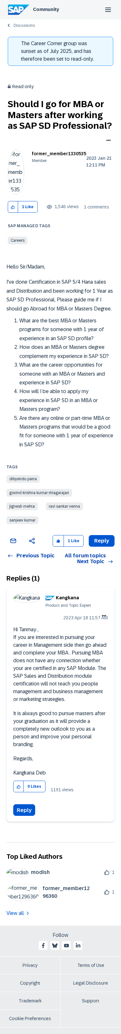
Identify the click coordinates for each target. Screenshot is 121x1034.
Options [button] (107, 141)
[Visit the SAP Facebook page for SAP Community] (43, 945)
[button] (13, 207)
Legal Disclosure (90, 983)
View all (15, 913)
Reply (24, 810)
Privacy (30, 965)
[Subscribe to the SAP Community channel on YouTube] (66, 945)
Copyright (30, 983)
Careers (18, 240)
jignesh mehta (22, 506)
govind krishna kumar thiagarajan (39, 493)
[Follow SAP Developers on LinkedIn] (78, 945)
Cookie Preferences (30, 1018)
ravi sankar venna (64, 506)
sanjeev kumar (22, 520)
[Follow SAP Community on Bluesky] (54, 945)
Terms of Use (90, 965)
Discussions (24, 25)
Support (90, 1000)
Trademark (30, 1000)
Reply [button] (101, 540)
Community (46, 9)
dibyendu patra (23, 479)
